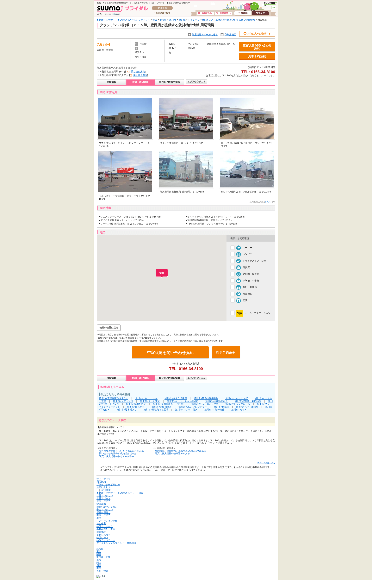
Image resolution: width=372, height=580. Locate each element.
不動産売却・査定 (105, 529)
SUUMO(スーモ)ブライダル (122, 10)
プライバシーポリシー (108, 484)
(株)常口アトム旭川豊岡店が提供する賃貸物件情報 (228, 19)
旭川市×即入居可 (136, 407)
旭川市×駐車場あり (127, 409)
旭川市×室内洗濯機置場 (206, 398)
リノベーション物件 (106, 520)
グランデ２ (194, 19)
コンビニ (247, 254)
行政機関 (247, 293)
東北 (98, 551)
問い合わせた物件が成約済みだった (117, 453)
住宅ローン (102, 537)
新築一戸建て (103, 512)
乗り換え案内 (138, 71)
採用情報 (106, 490)
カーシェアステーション (257, 313)
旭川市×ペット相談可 (247, 407)
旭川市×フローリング (236, 398)
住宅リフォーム (104, 526)
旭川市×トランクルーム (237, 404)
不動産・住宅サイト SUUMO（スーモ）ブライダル (123, 19)
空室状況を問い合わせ (257, 47)
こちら (268, 202)
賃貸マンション (104, 495)
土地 (98, 518)
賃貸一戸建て (103, 501)
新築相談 (101, 532)
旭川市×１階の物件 (214, 409)
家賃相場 (101, 504)
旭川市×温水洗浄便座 (175, 398)
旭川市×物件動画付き (216, 401)
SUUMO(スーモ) (270, 4)
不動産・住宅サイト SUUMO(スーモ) (115, 493)
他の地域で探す (162, 13)
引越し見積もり (104, 534)
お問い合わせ (103, 487)
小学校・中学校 (251, 280)
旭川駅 (182, 19)
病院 (245, 300)
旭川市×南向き (239, 409)
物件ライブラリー (105, 540)
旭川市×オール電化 (150, 401)
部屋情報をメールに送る (205, 34)
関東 (98, 554)
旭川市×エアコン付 (123, 401)
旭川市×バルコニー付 (146, 398)
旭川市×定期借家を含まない (113, 398)
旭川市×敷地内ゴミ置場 (156, 409)
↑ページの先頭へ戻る (266, 463)
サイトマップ (103, 479)
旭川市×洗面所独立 (136, 404)
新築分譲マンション (106, 506)
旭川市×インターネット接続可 (182, 401)
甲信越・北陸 (103, 557)
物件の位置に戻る (109, 327)
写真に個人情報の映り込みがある (116, 456)
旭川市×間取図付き (161, 407)
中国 (98, 568)
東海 (98, 559)
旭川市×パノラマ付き (186, 409)
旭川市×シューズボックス (204, 404)
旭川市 (172, 19)
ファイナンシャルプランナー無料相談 (116, 543)
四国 (98, 565)
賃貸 (154, 19)
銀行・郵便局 (250, 287)
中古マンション (104, 509)
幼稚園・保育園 (251, 274)
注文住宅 (101, 523)
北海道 (163, 19)
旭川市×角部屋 (221, 407)
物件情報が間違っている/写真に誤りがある (121, 450)
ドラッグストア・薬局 (254, 260)
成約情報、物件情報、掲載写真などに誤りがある (180, 450)
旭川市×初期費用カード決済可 (168, 404)
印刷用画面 (230, 34)
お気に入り (205, 13)
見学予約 (257, 56)
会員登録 (242, 13)
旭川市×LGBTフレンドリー (192, 407)
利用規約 (101, 481)
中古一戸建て (103, 515)
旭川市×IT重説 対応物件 (248, 401)
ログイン (260, 13)
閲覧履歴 (223, 13)
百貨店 (246, 267)
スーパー (247, 247)
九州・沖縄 (102, 571)
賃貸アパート (103, 498)
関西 (98, 562)
